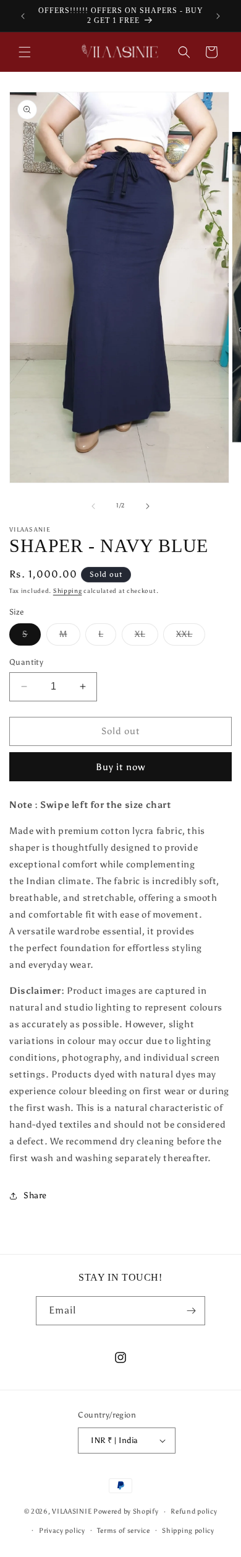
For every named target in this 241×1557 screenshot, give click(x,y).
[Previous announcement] (22, 16)
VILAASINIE (71, 1511)
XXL (190, 637)
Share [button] (35, 1195)
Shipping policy (188, 1531)
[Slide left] (93, 506)
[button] (24, 52)
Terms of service (123, 1531)
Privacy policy (62, 1531)
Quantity (26, 662)
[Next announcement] (218, 16)
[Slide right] (147, 506)
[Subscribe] (191, 1310)
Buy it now (120, 767)
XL (146, 637)
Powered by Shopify (126, 1511)
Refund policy (194, 1511)
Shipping (67, 591)
